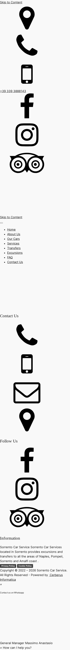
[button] (35, 622)
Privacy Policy (8, 566)
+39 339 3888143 (13, 91)
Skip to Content (11, 2)
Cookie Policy (25, 566)
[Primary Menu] (1, 222)
